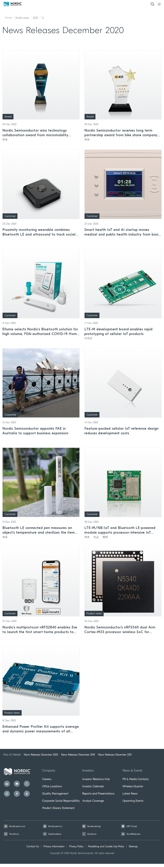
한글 (96, 537)
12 (43, 18)
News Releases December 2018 (78, 754)
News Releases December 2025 (41, 754)
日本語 (88, 338)
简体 (5, 139)
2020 (35, 18)
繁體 (105, 537)
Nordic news (22, 18)
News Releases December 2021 (115, 754)
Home (8, 18)
